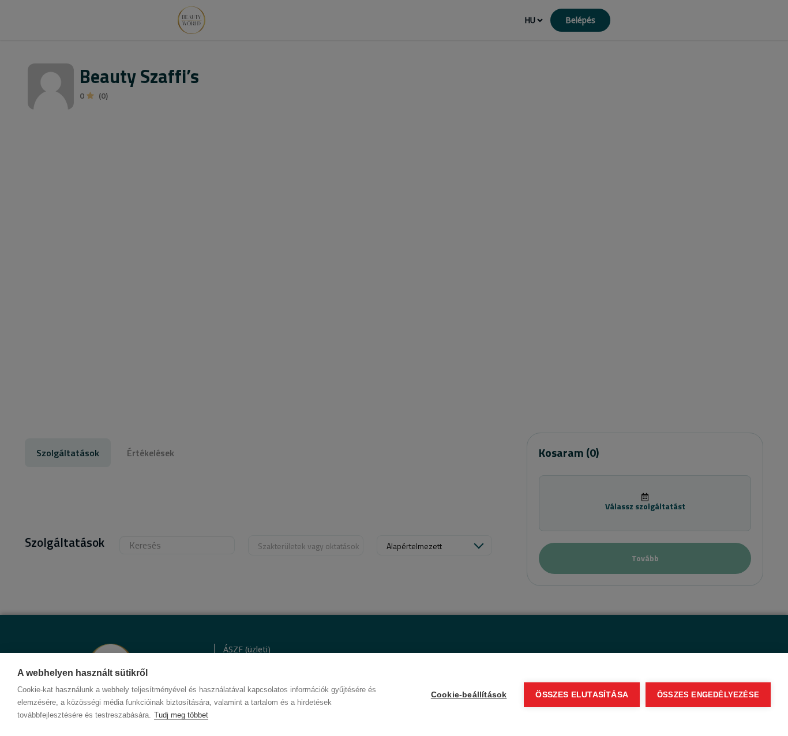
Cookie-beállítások (469, 694)
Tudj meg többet (181, 715)
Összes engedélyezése (708, 694)
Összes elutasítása (581, 694)
